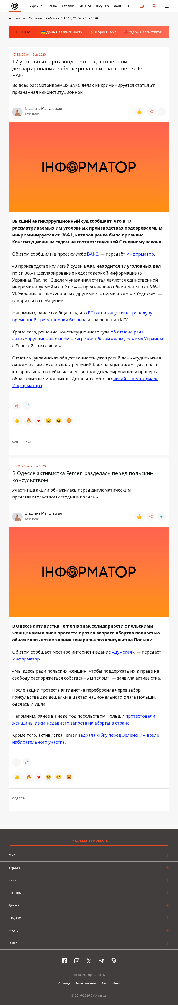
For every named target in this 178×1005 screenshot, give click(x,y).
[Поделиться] (151, 111)
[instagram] (76, 960)
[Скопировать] (161, 111)
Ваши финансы (85, 983)
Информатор (140, 254)
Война (52, 6)
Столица (68, 6)
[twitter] (89, 960)
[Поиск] (154, 6)
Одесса (18, 798)
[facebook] (64, 960)
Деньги (85, 6)
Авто (105, 983)
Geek (116, 983)
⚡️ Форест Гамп (103, 32)
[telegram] (101, 960)
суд (15, 442)
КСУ (28, 442)
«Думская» (123, 652)
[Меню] (166, 6)
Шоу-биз (102, 6)
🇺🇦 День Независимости (62, 32)
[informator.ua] (15, 6)
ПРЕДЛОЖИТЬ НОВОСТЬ (89, 840)
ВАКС (92, 254)
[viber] (113, 960)
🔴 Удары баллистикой (143, 32)
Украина (36, 6)
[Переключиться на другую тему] (142, 6)
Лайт (117, 6)
